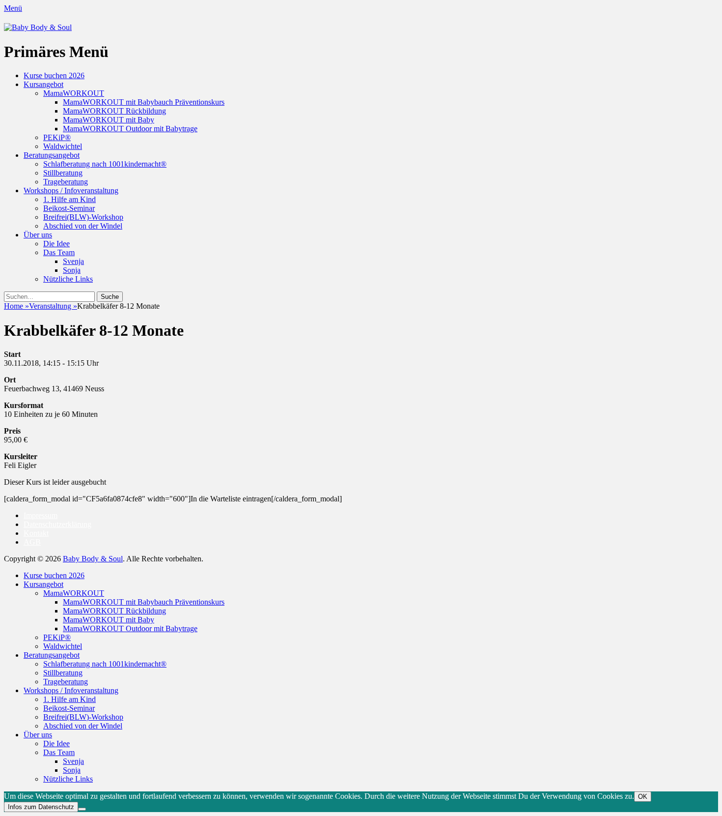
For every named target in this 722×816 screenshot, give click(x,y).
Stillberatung (63, 173)
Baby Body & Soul (93, 558)
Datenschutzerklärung (57, 524)
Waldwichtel (62, 146)
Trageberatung (65, 181)
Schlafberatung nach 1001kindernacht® (105, 164)
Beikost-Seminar (69, 208)
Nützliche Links (68, 279)
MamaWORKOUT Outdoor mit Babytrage (130, 128)
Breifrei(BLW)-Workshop (83, 217)
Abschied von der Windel (82, 226)
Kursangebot (43, 84)
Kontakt (36, 533)
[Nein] (82, 809)
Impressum (40, 515)
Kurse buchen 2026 (54, 75)
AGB (32, 542)
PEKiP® (57, 137)
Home (16, 306)
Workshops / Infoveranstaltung (71, 190)
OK (642, 796)
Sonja (72, 270)
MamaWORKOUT (73, 93)
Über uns (38, 235)
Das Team (59, 252)
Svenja (73, 261)
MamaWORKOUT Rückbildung (114, 111)
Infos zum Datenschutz (41, 807)
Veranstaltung (53, 306)
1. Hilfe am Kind (69, 199)
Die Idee (56, 243)
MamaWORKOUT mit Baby (108, 120)
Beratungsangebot (52, 155)
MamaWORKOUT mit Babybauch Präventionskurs (143, 102)
